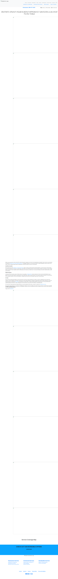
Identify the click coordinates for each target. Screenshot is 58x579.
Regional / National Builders (43, 562)
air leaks (17, 281)
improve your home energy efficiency (16, 263)
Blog (37, 2)
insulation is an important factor (18, 267)
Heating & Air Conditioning (27, 4)
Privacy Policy (34, 571)
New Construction (54, 7)
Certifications (44, 2)
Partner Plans (49, 2)
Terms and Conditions (42, 571)
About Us (24, 571)
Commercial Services (28, 560)
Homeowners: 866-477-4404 (29, 7)
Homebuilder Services (44, 560)
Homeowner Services (13, 560)
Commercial (43, 7)
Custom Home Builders (42, 563)
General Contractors (26, 564)
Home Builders (48, 7)
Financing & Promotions (12, 563)
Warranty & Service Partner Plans (13, 564)
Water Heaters (46, 4)
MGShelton (12, 288)
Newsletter (33, 2)
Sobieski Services (43, 284)
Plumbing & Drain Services (38, 4)
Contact (20, 571)
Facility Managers (26, 563)
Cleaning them (29, 274)
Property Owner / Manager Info (28, 562)
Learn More (29, 549)
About (26, 2)
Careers (40, 2)
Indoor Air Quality (53, 4)
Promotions (29, 2)
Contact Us (54, 2)
